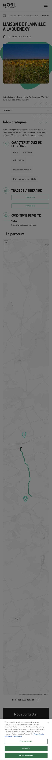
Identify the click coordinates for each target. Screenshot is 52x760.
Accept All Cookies (26, 755)
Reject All (26, 748)
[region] (26, 739)
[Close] (48, 722)
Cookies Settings (26, 741)
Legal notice (17, 736)
